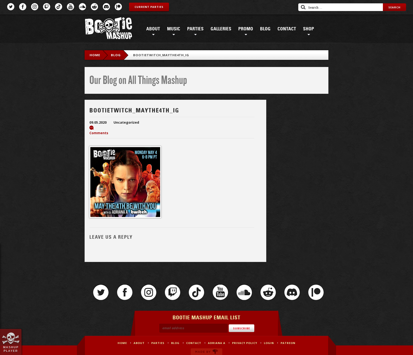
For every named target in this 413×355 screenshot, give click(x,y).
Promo (245, 29)
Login (269, 343)
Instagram (34, 6)
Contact (286, 29)
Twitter (10, 6)
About (153, 29)
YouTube (70, 6)
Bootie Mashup (108, 29)
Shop (308, 29)
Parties (195, 29)
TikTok (58, 6)
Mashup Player (11, 349)
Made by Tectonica (206, 351)
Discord (106, 6)
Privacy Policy (244, 343)
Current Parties (149, 7)
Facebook (22, 6)
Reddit (94, 6)
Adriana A (216, 343)
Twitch (46, 6)
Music (173, 29)
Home (95, 55)
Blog (265, 29)
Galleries (221, 29)
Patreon (118, 6)
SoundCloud (82, 6)
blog (116, 55)
